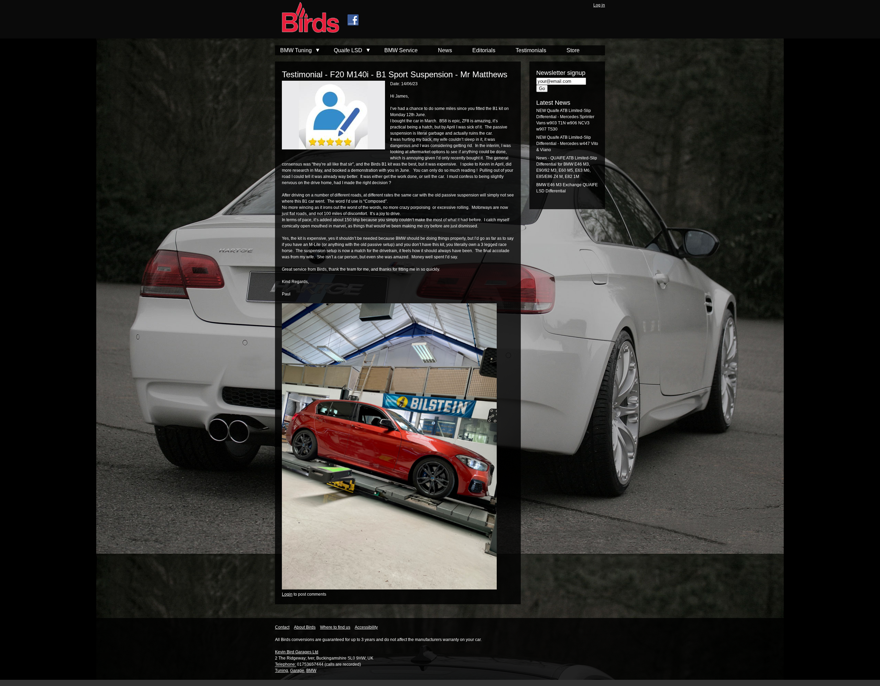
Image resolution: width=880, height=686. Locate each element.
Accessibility (366, 627)
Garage (297, 670)
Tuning (281, 670)
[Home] (307, 18)
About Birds (305, 627)
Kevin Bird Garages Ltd (296, 652)
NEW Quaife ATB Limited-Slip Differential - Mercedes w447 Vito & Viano (567, 143)
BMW (311, 670)
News (445, 50)
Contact (282, 627)
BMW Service (401, 50)
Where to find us (335, 627)
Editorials (483, 50)
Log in (599, 5)
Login (287, 594)
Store (573, 50)
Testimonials (531, 50)
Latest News (553, 102)
